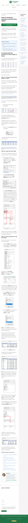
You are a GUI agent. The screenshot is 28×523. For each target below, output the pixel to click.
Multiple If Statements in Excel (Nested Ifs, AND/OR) (24, 25)
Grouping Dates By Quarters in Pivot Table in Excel (9, 44)
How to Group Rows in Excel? (8, 468)
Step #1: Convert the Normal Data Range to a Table (9, 47)
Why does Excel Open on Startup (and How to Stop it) (24, 48)
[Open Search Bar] (14, 9)
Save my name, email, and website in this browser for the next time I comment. (9, 508)
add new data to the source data (6, 93)
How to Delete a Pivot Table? (8, 457)
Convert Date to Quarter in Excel (8, 458)
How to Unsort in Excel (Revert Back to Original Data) (24, 57)
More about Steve (8, 480)
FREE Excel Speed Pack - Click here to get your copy (9, 25)
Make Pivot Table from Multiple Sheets (9, 469)
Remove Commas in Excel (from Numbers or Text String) (24, 43)
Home (2, 13)
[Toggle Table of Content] (16, 41)
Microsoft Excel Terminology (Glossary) (23, 62)
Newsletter (14, 7)
